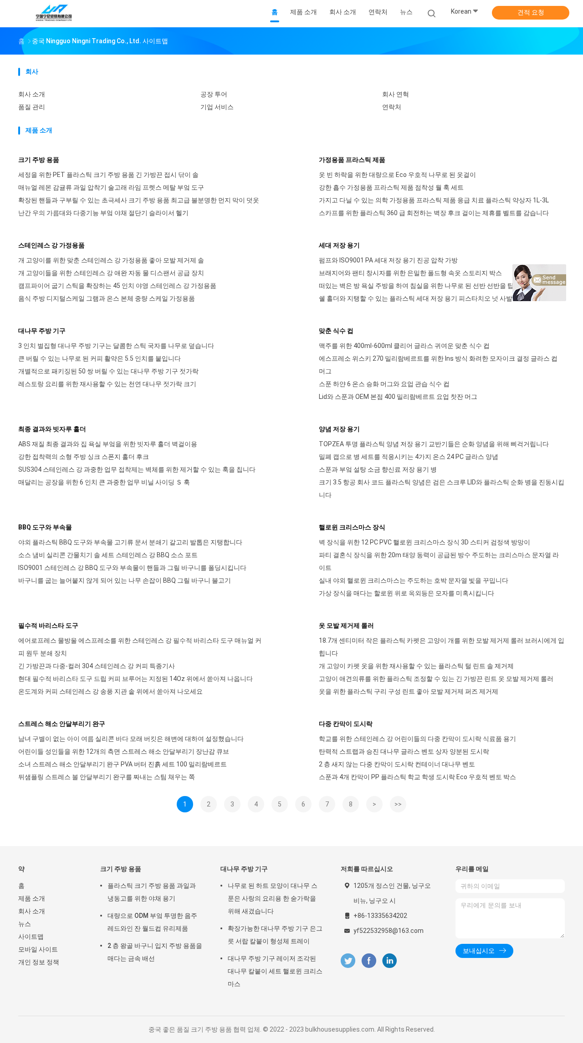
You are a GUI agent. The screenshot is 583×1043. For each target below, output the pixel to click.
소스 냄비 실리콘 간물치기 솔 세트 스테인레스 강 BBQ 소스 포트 (108, 555)
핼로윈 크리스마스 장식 (352, 527)
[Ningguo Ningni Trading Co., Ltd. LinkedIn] (389, 961)
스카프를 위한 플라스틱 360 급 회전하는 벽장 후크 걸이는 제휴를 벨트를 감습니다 (434, 213)
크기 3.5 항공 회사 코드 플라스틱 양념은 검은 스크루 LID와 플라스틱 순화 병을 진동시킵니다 (441, 489)
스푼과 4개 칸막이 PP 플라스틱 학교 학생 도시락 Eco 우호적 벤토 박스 (417, 777)
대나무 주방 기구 (42, 330)
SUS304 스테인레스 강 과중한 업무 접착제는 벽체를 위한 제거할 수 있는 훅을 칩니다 (137, 469)
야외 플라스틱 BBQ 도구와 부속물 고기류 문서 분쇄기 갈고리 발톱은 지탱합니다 (130, 542)
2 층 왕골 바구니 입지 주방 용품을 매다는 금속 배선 (154, 952)
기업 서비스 (217, 107)
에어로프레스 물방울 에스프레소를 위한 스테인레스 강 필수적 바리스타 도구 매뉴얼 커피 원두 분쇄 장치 (139, 647)
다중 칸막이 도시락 (346, 723)
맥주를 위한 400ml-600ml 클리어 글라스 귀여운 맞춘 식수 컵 (404, 345)
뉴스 (24, 923)
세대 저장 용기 (339, 245)
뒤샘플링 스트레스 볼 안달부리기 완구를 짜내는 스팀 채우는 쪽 (106, 777)
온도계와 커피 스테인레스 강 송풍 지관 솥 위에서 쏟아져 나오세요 (110, 691)
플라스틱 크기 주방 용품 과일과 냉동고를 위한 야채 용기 (151, 892)
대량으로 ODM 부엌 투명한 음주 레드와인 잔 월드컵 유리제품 (152, 922)
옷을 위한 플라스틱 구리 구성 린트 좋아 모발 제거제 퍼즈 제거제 (408, 691)
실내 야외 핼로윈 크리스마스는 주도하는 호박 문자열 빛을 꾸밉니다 (413, 580)
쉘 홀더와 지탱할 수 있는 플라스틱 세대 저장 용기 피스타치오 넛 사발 (415, 298)
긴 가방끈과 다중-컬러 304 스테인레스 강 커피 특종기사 (96, 666)
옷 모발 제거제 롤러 (346, 625)
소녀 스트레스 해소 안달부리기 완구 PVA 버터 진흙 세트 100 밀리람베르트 (122, 764)
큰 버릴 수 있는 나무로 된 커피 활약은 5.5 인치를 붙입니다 (99, 358)
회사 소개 (31, 94)
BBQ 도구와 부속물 (45, 527)
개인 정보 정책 (38, 962)
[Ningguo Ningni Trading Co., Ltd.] (54, 14)
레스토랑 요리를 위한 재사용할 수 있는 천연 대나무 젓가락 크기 (107, 384)
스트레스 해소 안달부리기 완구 (61, 723)
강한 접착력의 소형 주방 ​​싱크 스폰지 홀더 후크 (83, 456)
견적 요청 (530, 12)
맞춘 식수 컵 (336, 330)
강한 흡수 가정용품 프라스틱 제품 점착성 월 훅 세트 (391, 187)
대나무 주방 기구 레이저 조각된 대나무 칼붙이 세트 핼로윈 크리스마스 (275, 971)
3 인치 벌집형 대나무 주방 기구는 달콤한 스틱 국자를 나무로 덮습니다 (116, 345)
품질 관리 (31, 107)
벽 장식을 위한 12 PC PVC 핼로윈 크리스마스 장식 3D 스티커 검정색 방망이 (424, 542)
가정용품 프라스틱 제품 (352, 159)
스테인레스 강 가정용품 (51, 245)
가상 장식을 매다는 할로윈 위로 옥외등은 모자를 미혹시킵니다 (406, 593)
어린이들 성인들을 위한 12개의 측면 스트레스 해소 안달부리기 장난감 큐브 (123, 751)
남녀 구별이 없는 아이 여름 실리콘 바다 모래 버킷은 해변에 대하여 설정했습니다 (131, 738)
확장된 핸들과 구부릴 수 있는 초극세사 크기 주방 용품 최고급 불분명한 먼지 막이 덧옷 (138, 200)
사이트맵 (31, 936)
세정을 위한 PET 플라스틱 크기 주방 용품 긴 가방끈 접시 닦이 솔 (108, 174)
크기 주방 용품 (38, 159)
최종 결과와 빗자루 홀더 (52, 429)
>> (398, 804)
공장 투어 (213, 94)
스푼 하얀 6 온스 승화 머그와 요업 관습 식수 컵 (384, 384)
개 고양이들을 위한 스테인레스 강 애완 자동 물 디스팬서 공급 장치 (111, 273)
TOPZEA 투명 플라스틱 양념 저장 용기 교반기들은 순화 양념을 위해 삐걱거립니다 (434, 444)
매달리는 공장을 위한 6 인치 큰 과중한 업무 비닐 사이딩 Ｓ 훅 (104, 482)
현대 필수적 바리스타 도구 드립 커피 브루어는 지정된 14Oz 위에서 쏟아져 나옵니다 (135, 678)
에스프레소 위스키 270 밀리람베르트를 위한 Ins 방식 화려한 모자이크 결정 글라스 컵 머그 (438, 365)
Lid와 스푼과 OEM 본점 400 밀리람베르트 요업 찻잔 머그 (398, 396)
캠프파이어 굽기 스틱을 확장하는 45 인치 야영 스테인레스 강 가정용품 (117, 285)
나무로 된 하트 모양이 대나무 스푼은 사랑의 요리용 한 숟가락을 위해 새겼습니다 (272, 898)
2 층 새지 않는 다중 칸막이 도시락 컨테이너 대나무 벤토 (397, 764)
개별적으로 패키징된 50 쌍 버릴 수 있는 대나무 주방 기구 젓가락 (108, 371)
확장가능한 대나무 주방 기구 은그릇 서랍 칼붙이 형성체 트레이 (275, 935)
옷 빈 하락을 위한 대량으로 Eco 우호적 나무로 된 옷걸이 (397, 174)
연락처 (391, 107)
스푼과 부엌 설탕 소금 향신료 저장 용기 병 (378, 469)
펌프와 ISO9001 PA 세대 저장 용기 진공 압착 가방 (388, 260)
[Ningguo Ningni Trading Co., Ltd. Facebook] (368, 961)
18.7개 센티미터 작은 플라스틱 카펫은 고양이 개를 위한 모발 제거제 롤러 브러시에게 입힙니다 (441, 647)
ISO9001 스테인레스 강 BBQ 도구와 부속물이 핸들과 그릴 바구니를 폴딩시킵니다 (132, 567)
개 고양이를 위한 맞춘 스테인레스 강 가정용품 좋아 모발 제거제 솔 (111, 260)
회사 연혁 (395, 94)
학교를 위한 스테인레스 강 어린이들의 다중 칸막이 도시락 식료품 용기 (417, 738)
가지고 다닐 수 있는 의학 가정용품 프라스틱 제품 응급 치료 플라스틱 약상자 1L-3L (434, 200)
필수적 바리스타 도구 (48, 625)
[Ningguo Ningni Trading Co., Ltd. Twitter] (348, 961)
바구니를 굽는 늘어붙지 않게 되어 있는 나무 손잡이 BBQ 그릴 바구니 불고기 (124, 580)
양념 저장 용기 (339, 429)
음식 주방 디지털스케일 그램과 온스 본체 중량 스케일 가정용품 (106, 298)
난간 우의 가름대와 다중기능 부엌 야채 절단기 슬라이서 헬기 (103, 213)
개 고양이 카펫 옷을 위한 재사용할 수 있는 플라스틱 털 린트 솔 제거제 (416, 666)
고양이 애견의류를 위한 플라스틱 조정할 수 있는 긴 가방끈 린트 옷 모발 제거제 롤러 (436, 678)
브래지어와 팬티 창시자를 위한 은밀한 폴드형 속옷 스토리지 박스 (410, 273)
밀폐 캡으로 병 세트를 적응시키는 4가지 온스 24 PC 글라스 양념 (408, 456)
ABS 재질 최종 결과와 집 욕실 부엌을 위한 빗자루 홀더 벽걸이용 (107, 444)
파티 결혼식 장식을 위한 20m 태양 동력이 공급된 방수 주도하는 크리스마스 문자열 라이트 (439, 561)
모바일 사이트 (38, 949)
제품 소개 (31, 898)
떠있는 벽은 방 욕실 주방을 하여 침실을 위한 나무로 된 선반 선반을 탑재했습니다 (432, 285)
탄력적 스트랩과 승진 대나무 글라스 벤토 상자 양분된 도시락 (404, 751)
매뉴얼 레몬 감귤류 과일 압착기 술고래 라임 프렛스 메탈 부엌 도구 (111, 187)
